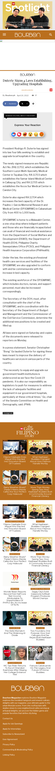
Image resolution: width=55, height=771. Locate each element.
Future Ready (15, 628)
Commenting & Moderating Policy (18, 749)
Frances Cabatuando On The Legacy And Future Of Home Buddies (40, 669)
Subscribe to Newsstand (14, 734)
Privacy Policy (9, 744)
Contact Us (8, 718)
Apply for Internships (12, 729)
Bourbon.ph (10, 95)
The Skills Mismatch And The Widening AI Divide (14, 633)
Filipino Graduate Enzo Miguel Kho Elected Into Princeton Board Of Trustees (14, 460)
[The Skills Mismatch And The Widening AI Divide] (15, 618)
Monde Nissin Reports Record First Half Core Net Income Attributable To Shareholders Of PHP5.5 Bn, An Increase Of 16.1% (15, 598)
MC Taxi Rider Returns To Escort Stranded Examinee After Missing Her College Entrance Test (15, 670)
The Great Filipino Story (15, 521)
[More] (33, 103)
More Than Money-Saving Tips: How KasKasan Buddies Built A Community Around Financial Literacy (40, 491)
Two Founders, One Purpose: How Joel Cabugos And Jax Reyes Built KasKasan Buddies (40, 635)
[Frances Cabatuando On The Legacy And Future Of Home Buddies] (40, 653)
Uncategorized (27, 90)
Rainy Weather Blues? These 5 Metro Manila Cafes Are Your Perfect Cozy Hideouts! (14, 490)
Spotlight (40, 521)
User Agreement (10, 739)
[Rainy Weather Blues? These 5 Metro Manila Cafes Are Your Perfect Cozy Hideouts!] (15, 477)
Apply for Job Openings (13, 724)
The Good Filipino (14, 663)
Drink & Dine (14, 554)
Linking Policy (9, 755)
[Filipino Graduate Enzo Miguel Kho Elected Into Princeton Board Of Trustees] (15, 447)
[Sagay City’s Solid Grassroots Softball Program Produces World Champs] (40, 579)
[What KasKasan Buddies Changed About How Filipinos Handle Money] (40, 447)
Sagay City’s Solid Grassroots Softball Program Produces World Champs (40, 595)
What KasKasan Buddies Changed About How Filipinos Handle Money (40, 460)
